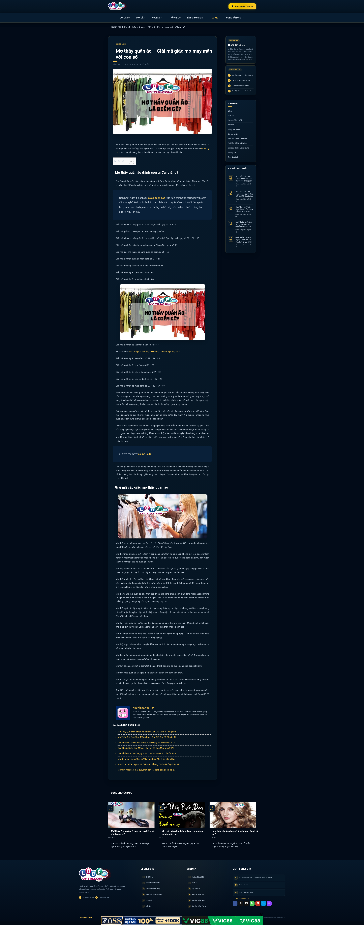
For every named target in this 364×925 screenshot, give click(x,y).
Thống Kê (173, 18)
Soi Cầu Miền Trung (197, 906)
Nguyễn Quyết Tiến (140, 65)
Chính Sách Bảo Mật (151, 883)
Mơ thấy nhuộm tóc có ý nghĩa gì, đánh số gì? (235, 833)
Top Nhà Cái (233, 157)
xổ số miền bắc (156, 197)
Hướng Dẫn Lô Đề (235, 120)
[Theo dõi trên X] (240, 903)
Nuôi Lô (156, 18)
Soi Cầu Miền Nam (197, 900)
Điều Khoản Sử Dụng (151, 889)
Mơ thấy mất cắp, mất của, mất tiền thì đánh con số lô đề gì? (146, 770)
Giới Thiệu (148, 877)
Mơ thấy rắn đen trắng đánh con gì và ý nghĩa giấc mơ (183, 833)
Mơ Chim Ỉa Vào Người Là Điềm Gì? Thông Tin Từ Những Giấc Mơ (149, 764)
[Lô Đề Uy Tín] (95, 874)
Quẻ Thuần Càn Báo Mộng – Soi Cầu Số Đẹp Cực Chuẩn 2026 (147, 753)
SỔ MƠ (215, 18)
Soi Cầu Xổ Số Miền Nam (238, 143)
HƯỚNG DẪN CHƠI (233, 18)
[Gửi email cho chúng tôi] (246, 903)
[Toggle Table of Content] (130, 161)
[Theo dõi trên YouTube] (257, 903)
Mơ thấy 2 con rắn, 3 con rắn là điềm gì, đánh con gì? (132, 833)
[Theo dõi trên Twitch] (269, 903)
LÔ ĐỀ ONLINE (118, 27)
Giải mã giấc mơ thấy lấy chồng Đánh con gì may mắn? (155, 351)
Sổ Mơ (193, 883)
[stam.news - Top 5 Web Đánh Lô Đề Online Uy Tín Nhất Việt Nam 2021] (117, 6)
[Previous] (112, 821)
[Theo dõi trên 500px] (263, 903)
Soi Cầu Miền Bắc (196, 894)
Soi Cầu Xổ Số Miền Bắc (237, 139)
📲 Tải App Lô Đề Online (242, 6)
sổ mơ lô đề (144, 453)
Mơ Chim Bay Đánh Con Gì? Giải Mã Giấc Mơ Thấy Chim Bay (146, 759)
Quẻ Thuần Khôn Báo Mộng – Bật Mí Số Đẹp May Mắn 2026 (146, 748)
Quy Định (147, 900)
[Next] (251, 821)
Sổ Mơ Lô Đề (121, 44)
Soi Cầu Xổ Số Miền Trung (238, 148)
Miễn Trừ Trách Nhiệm (152, 894)
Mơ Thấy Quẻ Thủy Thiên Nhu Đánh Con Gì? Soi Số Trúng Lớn (147, 731)
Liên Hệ (147, 906)
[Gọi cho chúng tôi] (252, 903)
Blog (230, 111)
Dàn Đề (139, 18)
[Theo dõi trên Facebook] (235, 903)
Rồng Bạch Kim (195, 18)
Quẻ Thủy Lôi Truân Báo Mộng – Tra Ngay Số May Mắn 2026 (146, 742)
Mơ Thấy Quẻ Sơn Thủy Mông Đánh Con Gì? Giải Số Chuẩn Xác (147, 737)
